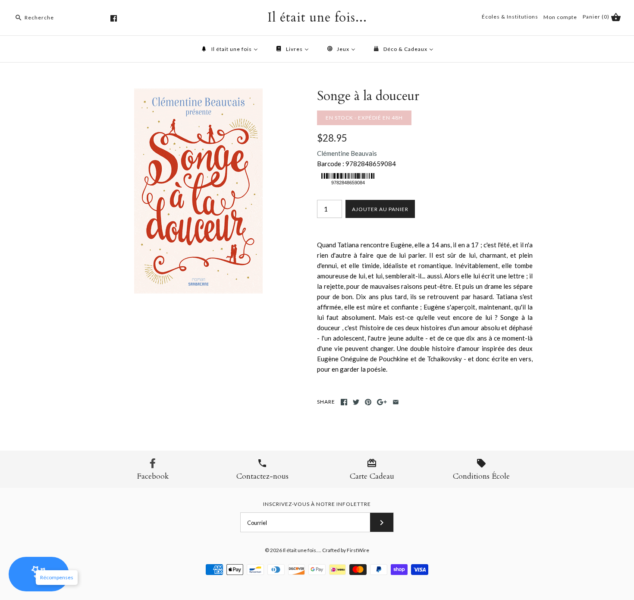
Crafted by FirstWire (345, 550)
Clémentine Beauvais (347, 153)
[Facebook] (113, 18)
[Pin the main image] (368, 402)
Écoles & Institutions (510, 16)
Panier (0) (597, 16)
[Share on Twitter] (356, 402)
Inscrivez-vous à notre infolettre (317, 504)
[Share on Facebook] (344, 402)
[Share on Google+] (382, 402)
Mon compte (560, 17)
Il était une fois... (301, 550)
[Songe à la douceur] (198, 94)
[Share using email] (395, 402)
